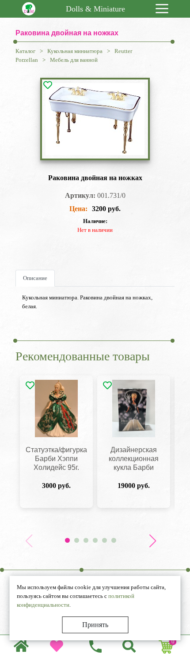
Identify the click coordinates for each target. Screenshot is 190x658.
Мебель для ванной (74, 60)
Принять (95, 624)
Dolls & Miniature (95, 8)
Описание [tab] (35, 278)
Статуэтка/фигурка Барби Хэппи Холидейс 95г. (56, 458)
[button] (152, 541)
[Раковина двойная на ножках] (95, 119)
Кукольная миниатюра (75, 51)
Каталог (25, 51)
